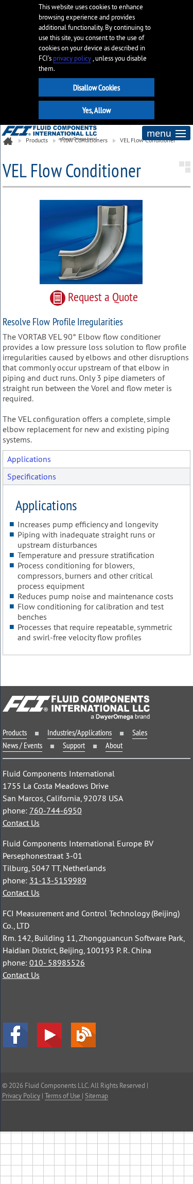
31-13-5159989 (57, 880)
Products (15, 732)
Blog (83, 1035)
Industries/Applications (79, 732)
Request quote (101, 296)
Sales (139, 732)
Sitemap (96, 1096)
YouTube (49, 1035)
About (114, 745)
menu (159, 132)
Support (74, 745)
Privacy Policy (21, 1096)
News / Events (22, 745)
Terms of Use (63, 1096)
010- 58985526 (57, 962)
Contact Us (21, 823)
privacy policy (72, 58)
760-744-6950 (55, 810)
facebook (15, 1035)
